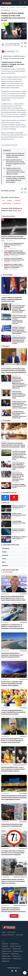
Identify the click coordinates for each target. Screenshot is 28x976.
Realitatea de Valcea (6, 958)
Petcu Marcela (15, 44)
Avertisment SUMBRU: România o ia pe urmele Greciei (19, 486)
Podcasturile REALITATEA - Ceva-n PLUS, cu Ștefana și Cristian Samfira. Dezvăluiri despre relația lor (13, 769)
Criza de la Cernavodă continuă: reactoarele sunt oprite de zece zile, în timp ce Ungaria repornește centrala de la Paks (19, 455)
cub (3, 200)
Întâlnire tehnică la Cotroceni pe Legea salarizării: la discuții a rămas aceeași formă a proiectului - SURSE (13, 445)
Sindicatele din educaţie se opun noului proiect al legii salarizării (12, 825)
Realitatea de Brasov (17, 958)
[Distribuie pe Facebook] (25, 43)
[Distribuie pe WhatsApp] (22, 46)
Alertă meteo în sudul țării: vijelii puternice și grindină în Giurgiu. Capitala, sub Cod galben (12, 683)
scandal (9, 200)
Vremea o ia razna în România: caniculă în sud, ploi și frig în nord (14, 259)
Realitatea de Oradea (17, 951)
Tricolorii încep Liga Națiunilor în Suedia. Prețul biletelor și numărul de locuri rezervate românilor (13, 712)
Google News (17, 210)
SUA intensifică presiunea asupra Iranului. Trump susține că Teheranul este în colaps (19, 395)
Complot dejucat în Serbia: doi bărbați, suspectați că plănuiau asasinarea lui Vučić (15, 155)
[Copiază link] (22, 43)
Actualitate (12, 7)
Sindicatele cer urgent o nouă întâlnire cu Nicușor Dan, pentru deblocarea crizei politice (13, 266)
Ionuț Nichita (23, 593)
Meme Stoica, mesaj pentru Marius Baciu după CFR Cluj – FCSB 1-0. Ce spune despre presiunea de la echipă (13, 598)
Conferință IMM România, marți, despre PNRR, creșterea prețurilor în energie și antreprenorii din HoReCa (15, 252)
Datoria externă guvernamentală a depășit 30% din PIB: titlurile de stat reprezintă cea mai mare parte (18, 476)
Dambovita (17, 203)
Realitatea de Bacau (6, 948)
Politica (6, 269)
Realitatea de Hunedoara (15, 946)
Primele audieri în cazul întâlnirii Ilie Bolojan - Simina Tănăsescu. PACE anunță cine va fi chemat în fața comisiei (19, 405)
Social (3, 240)
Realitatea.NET (5, 943)
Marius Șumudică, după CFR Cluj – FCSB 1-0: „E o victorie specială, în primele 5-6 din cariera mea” (12, 740)
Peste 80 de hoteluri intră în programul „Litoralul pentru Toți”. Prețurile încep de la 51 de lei (12, 655)
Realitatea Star (5, 946)
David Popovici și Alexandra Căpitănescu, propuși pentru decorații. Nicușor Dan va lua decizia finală (13, 910)
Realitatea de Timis (16, 956)
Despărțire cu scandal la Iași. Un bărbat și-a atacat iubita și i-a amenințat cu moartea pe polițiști (12, 626)
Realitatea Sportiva (14, 943)
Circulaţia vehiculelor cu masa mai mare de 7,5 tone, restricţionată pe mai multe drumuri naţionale (12, 852)
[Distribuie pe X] (25, 46)
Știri (7, 7)
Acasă (4, 7)
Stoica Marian (23, 793)
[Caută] (20, 3)
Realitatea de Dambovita (20, 764)
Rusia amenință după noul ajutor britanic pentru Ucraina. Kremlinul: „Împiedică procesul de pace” (15, 162)
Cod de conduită (19, 934)
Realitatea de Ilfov (15, 953)
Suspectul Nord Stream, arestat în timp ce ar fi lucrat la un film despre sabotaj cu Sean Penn (13, 881)
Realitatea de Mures (6, 956)
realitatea (17, 200)
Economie (6, 255)
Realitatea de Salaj (16, 948)
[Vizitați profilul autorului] (2, 44)
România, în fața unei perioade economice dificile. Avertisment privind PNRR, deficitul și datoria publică (15, 179)
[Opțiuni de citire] (24, 972)
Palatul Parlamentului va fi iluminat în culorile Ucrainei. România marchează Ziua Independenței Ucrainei (14, 797)
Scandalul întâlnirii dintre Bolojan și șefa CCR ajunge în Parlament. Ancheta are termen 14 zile (19, 415)
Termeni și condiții (11, 932)
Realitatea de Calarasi (6, 951)
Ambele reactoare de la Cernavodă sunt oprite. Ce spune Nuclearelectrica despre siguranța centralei (15, 171)
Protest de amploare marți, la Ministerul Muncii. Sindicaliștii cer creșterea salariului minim (19, 466)
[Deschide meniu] (25, 3)
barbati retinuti (6, 203)
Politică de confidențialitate (8, 934)
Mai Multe (14, 916)
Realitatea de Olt (5, 953)
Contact (3, 932)
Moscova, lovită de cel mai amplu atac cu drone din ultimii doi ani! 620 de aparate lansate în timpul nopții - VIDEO (13, 239)
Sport (5, 248)
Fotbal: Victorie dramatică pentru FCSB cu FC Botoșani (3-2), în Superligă (14, 245)
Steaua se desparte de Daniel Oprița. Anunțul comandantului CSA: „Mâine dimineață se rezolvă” (19, 340)
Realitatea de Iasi (5, 961)
